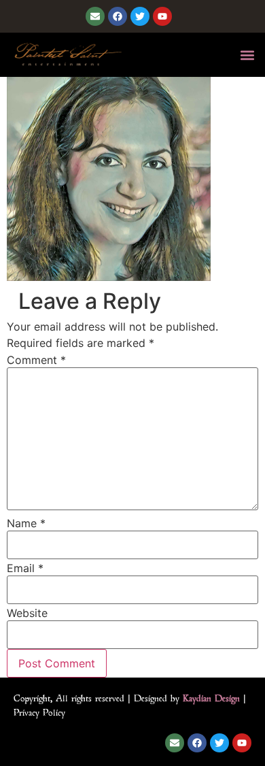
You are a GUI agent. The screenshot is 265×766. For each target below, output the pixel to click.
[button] (247, 55)
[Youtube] (162, 16)
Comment (36, 359)
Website (27, 612)
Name (26, 523)
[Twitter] (139, 16)
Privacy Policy (39, 712)
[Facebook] (117, 16)
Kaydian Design (211, 698)
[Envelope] (95, 16)
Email (25, 568)
